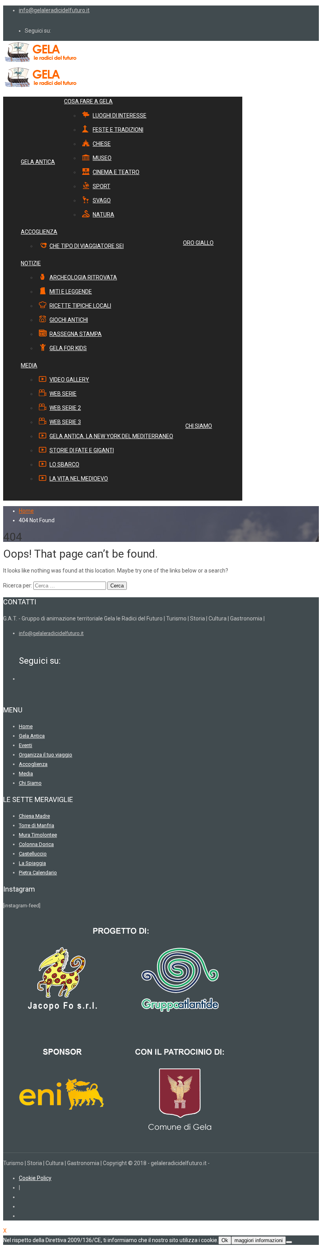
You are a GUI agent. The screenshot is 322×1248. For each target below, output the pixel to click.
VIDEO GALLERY (69, 379)
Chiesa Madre (34, 816)
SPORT (101, 186)
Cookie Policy (35, 1178)
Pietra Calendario (38, 872)
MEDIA (29, 365)
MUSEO (102, 158)
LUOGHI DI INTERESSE (119, 115)
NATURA (103, 214)
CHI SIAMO (198, 426)
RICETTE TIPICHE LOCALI (80, 306)
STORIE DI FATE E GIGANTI (81, 450)
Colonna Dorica (36, 844)
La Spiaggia (32, 863)
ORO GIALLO (198, 243)
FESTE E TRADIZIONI (118, 130)
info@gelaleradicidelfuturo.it (54, 10)
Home (26, 511)
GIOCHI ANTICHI (68, 320)
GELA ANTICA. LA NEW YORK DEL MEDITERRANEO (111, 436)
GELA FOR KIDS (68, 348)
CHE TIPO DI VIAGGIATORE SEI (86, 246)
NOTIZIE (31, 263)
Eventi (25, 745)
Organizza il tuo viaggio (45, 755)
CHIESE (102, 144)
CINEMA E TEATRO (116, 172)
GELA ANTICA (38, 162)
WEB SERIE (63, 394)
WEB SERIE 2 (65, 408)
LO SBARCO (64, 464)
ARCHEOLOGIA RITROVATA (83, 277)
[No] (289, 1242)
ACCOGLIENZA (39, 232)
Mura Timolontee (38, 835)
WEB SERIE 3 (65, 422)
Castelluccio (33, 854)
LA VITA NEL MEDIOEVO (78, 478)
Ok (224, 1240)
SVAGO (102, 200)
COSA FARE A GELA (88, 101)
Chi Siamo (30, 783)
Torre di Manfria (36, 825)
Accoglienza (33, 764)
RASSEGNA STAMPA (75, 334)
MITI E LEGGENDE (70, 291)
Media (26, 773)
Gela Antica (32, 736)
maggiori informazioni (258, 1240)
